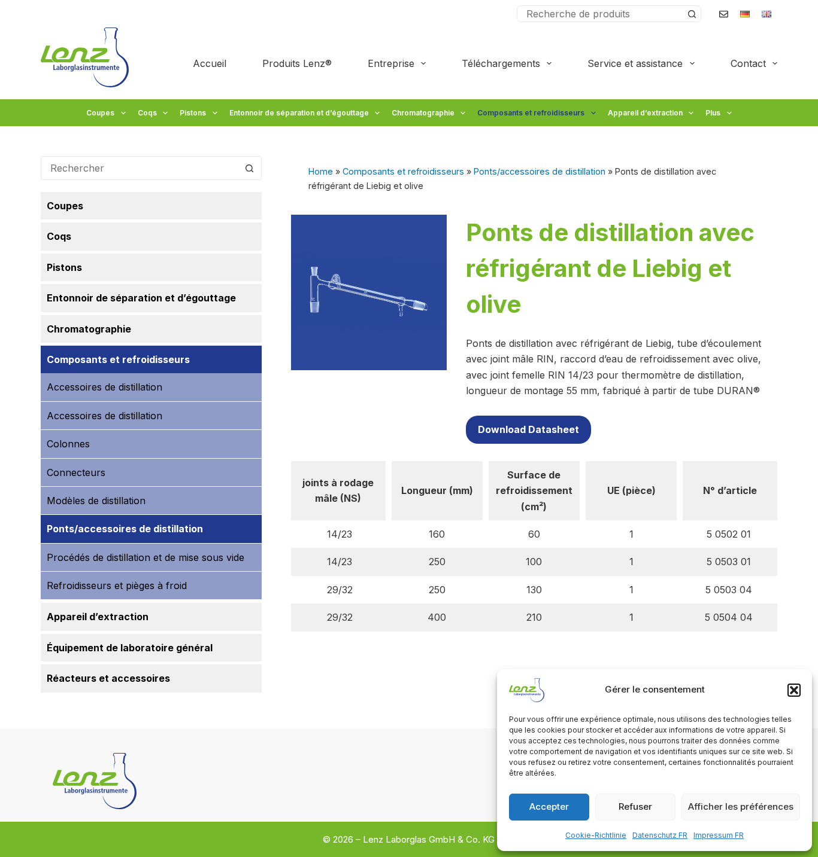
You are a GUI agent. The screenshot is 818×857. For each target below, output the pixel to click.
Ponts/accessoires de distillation (539, 171)
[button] (794, 690)
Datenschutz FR (659, 835)
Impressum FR (718, 835)
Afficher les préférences (740, 806)
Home (320, 171)
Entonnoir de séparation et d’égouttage (299, 112)
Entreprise (391, 63)
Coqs (147, 112)
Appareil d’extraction (645, 112)
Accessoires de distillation (104, 387)
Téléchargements (501, 63)
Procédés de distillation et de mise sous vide (145, 557)
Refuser (635, 806)
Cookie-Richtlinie (595, 835)
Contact (748, 63)
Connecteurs (76, 472)
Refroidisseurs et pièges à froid (117, 585)
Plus (712, 112)
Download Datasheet (528, 429)
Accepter (549, 806)
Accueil (209, 63)
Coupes (100, 112)
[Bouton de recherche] (692, 13)
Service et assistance (635, 63)
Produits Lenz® (297, 63)
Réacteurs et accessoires (108, 678)
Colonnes (68, 444)
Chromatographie (423, 112)
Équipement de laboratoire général (130, 648)
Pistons (193, 112)
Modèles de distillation (96, 501)
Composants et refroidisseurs (530, 112)
